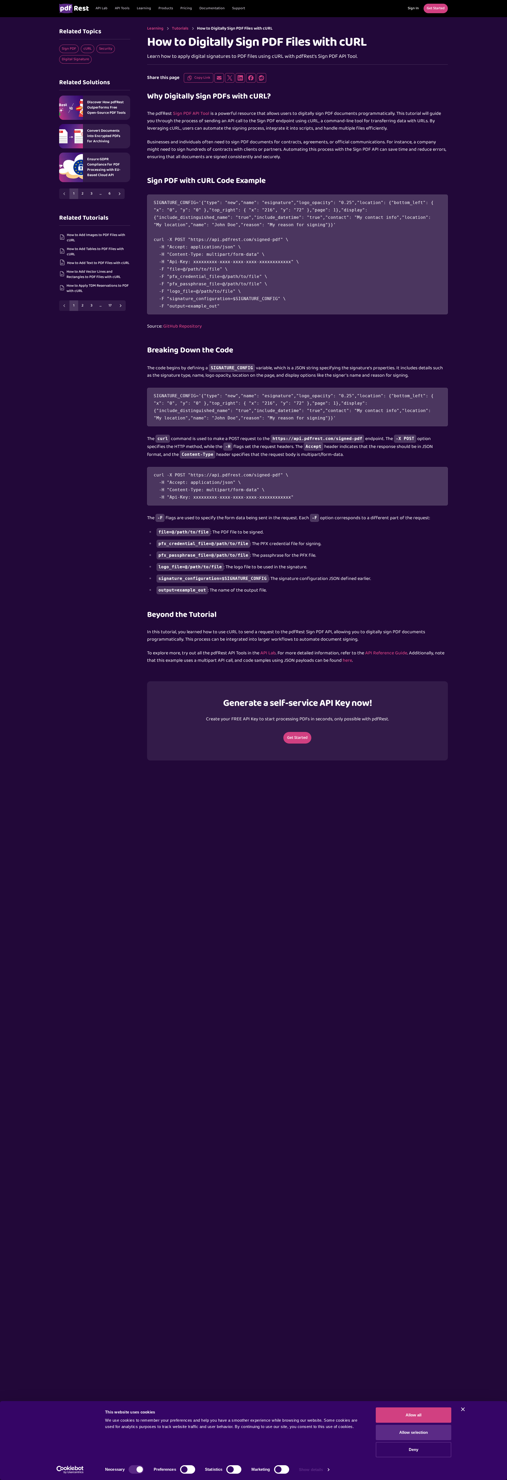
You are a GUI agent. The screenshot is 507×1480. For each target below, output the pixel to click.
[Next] (119, 193)
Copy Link (202, 78)
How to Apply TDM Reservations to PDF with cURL (98, 288)
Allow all (414, 1415)
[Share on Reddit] (261, 78)
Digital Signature (75, 59)
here (347, 660)
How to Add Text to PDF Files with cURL (98, 263)
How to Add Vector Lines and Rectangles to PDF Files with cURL (94, 274)
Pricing (186, 8)
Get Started (297, 737)
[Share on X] (229, 78)
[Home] (74, 8)
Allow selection (413, 1432)
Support (238, 8)
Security (105, 49)
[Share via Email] (219, 78)
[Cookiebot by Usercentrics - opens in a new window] (70, 1470)
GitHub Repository (182, 326)
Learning (144, 8)
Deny (413, 1449)
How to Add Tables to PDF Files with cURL (95, 251)
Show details (311, 1469)
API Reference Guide (386, 653)
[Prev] (64, 193)
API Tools (122, 8)
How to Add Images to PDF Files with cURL (96, 237)
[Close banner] (463, 1409)
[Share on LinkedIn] (240, 78)
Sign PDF (69, 49)
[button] (122, 8)
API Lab (101, 8)
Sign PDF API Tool (191, 113)
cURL (87, 49)
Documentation (212, 8)
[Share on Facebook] (251, 78)
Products (165, 8)
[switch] (187, 1469)
